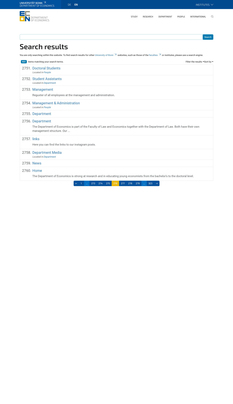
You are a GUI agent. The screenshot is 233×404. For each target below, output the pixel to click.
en (76, 4)
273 (93, 183)
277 (123, 183)
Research (148, 16)
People (181, 16)
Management (42, 89)
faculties (153, 55)
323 (150, 183)
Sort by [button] (207, 61)
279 (138, 183)
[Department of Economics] (34, 16)
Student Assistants (47, 79)
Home (37, 171)
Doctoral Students (46, 68)
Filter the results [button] (194, 61)
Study (134, 16)
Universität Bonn (31, 2)
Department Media (47, 153)
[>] (157, 183)
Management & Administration (56, 103)
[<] (76, 183)
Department (165, 16)
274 (100, 183)
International (198, 16)
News (36, 163)
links (35, 139)
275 (108, 183)
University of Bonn (104, 55)
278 (130, 183)
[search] (211, 18)
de (69, 4)
